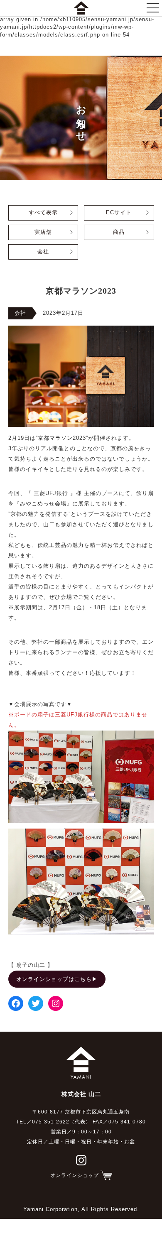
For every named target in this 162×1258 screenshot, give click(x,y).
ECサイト (119, 213)
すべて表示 (43, 213)
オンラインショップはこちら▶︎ (57, 979)
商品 (119, 232)
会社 (43, 252)
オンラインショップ (74, 1175)
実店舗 (43, 232)
